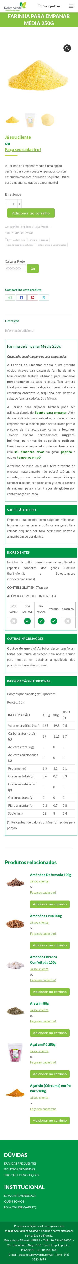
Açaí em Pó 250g (43, 1044)
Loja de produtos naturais (19, 245)
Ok (33, 269)
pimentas (27, 452)
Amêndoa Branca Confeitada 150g (43, 959)
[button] (67, 48)
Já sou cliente (18, 137)
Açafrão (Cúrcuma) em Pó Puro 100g (50, 1088)
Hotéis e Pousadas (38, 240)
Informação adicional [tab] (19, 330)
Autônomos (19, 240)
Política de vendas (19, 1169)
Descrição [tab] (12, 321)
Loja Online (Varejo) (20, 1207)
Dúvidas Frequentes (20, 1163)
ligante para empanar (51, 412)
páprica (66, 452)
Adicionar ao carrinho (31, 213)
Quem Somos (14, 1201)
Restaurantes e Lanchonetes (51, 245)
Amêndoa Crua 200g (46, 916)
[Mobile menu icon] (71, 6)
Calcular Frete (15, 261)
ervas (40, 452)
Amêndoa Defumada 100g (50, 875)
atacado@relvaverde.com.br (36, 1254)
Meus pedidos (51, 6)
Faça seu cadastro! (23, 149)
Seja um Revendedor (20, 1195)
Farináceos (26, 226)
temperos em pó (29, 457)
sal (16, 452)
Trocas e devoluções (21, 1175)
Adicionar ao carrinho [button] (50, 904)
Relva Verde (41, 226)
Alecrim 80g (39, 1003)
